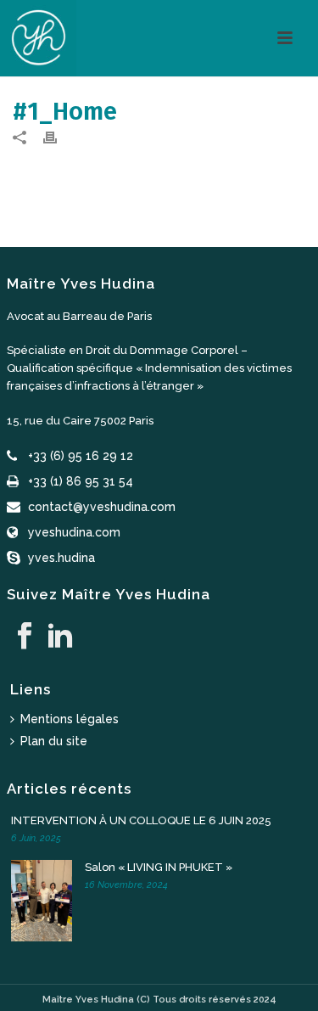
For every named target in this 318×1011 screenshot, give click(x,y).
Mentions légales (69, 719)
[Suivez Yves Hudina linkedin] (60, 636)
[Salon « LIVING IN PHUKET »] (45, 900)
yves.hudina (61, 557)
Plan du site (53, 741)
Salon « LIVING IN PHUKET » (158, 867)
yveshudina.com (74, 532)
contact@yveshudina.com (102, 507)
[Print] (58, 137)
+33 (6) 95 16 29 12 (80, 456)
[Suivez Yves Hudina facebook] (24, 636)
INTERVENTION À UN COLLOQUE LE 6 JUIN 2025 (141, 820)
